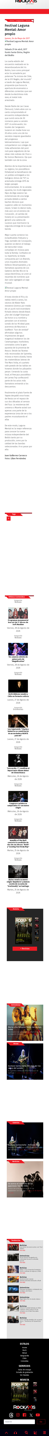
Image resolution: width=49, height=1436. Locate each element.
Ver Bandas (24, 1375)
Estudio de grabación (24, 1372)
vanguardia (20, 20)
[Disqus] (19, 558)
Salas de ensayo (24, 1370)
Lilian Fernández (18, 458)
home (12, 20)
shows (28, 20)
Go (41, 1422)
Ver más (22, 1250)
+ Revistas (25, 948)
